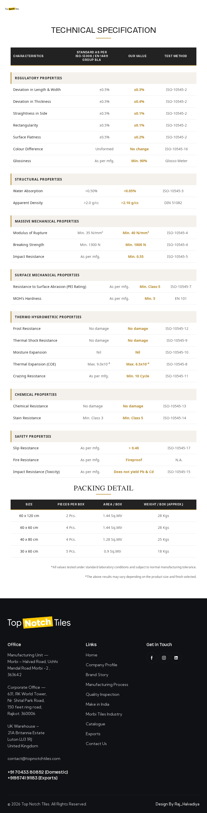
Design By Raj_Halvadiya (177, 804)
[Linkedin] (176, 657)
